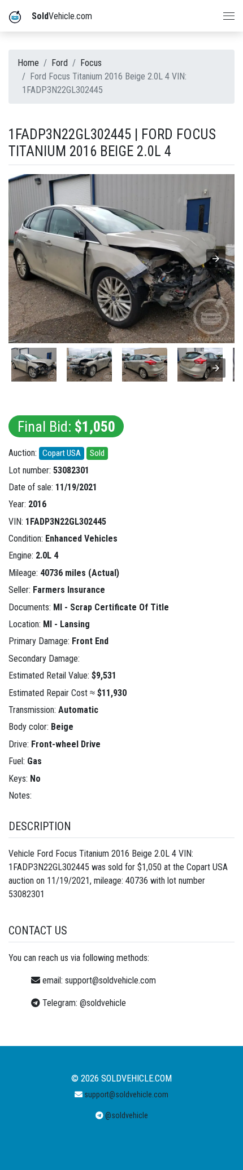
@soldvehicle (103, 1003)
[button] (215, 258)
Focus (91, 62)
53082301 (71, 470)
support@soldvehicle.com (110, 980)
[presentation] (215, 368)
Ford (59, 62)
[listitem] (33, 365)
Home (28, 62)
